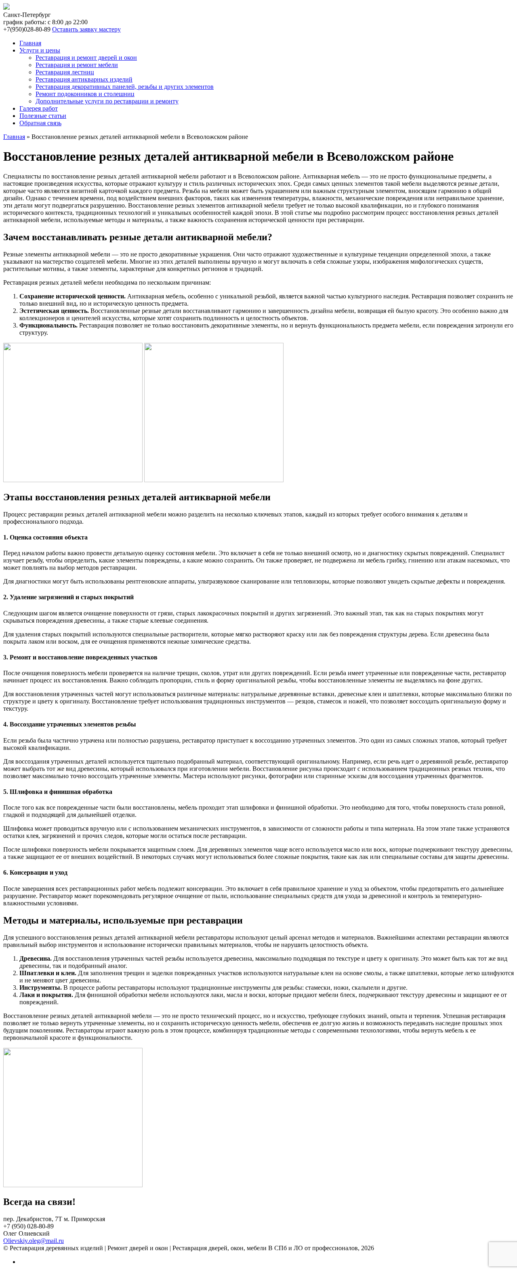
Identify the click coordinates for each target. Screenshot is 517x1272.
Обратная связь (40, 123)
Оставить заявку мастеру (86, 29)
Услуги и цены (39, 50)
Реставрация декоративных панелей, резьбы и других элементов (125, 86)
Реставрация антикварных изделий (84, 79)
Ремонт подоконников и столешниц (85, 93)
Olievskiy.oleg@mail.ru (33, 1240)
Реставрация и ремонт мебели (77, 64)
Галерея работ (38, 108)
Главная (30, 43)
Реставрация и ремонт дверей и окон (86, 57)
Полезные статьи (42, 115)
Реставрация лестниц (65, 72)
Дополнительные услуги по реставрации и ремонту (107, 101)
